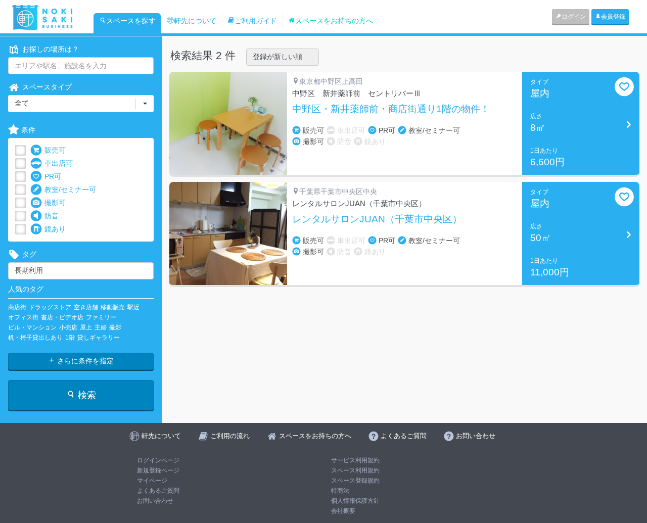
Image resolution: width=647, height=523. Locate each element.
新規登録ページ (158, 470)
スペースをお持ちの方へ (334, 21)
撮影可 (55, 203)
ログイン (574, 16)
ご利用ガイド (256, 21)
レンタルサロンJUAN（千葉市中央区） (377, 219)
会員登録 (613, 16)
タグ (29, 254)
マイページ (152, 480)
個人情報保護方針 (355, 500)
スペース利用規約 (355, 470)
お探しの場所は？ (50, 49)
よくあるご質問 (158, 490)
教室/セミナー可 (70, 189)
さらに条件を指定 (84, 361)
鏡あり (55, 229)
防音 (51, 216)
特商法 (340, 490)
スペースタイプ (47, 87)
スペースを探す (131, 21)
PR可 (52, 176)
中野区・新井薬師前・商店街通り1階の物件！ (391, 109)
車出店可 (58, 163)
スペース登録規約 (355, 480)
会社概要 (343, 510)
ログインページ (158, 460)
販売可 (55, 150)
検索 (85, 395)
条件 (28, 130)
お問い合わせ (155, 500)
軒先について (195, 21)
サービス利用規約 (355, 460)
